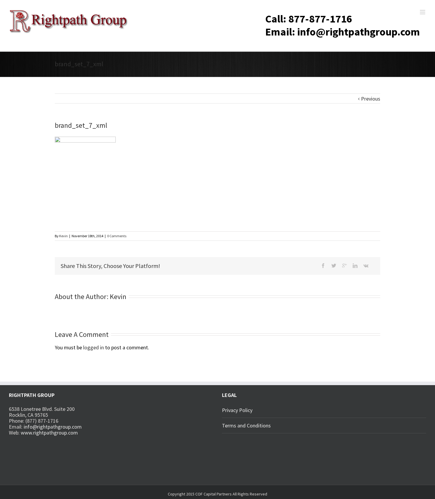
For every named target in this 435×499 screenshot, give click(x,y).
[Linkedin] (355, 265)
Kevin (63, 236)
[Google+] (344, 265)
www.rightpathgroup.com (49, 432)
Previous (370, 98)
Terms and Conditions (246, 425)
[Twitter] (333, 265)
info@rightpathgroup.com (53, 426)
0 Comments (116, 236)
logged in (93, 347)
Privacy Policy (237, 410)
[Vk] (365, 265)
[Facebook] (323, 265)
